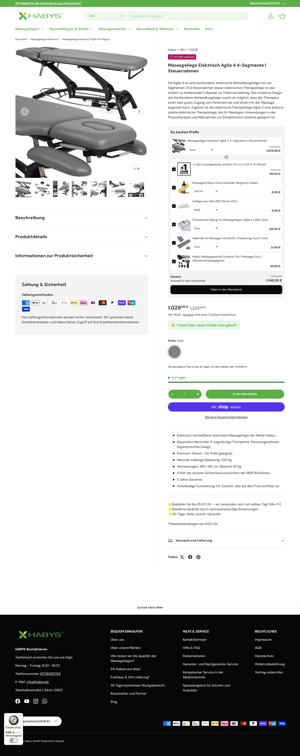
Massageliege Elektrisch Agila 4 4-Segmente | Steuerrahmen (86, 39)
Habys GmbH (32, 741)
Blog (114, 702)
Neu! (209, 29)
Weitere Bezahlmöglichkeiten (226, 417)
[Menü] (20, 715)
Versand (188, 314)
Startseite (21, 39)
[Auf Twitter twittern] (182, 557)
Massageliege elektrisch (45, 39)
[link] (179, 146)
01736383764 (50, 674)
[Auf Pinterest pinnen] (198, 557)
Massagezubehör (112, 29)
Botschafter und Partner (129, 693)
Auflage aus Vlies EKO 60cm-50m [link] (215, 201)
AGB (258, 648)
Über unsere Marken (126, 648)
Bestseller (192, 29)
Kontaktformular (195, 639)
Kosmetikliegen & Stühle (69, 29)
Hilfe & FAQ (191, 648)
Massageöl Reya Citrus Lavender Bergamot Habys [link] (225, 183)
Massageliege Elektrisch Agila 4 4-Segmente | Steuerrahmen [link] (227, 140)
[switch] (14, 740)
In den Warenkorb (245, 394)
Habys (172, 50)
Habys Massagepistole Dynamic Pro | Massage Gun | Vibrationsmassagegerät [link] (226, 258)
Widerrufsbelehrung (270, 664)
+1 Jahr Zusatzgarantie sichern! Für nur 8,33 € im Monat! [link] (229, 164)
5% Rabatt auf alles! (125, 669)
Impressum (263, 639)
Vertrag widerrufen (269, 672)
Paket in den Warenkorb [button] (226, 289)
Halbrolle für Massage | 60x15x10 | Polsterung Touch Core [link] (230, 238)
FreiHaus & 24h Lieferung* (130, 677)
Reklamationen (194, 656)
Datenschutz (264, 656)
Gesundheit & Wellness (155, 29)
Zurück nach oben (150, 607)
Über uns (117, 639)
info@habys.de (38, 682)
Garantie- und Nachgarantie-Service (210, 664)
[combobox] (166, 16)
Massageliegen (27, 29)
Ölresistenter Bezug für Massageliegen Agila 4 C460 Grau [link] (230, 220)
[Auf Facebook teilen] (190, 557)
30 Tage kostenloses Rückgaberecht (138, 685)
